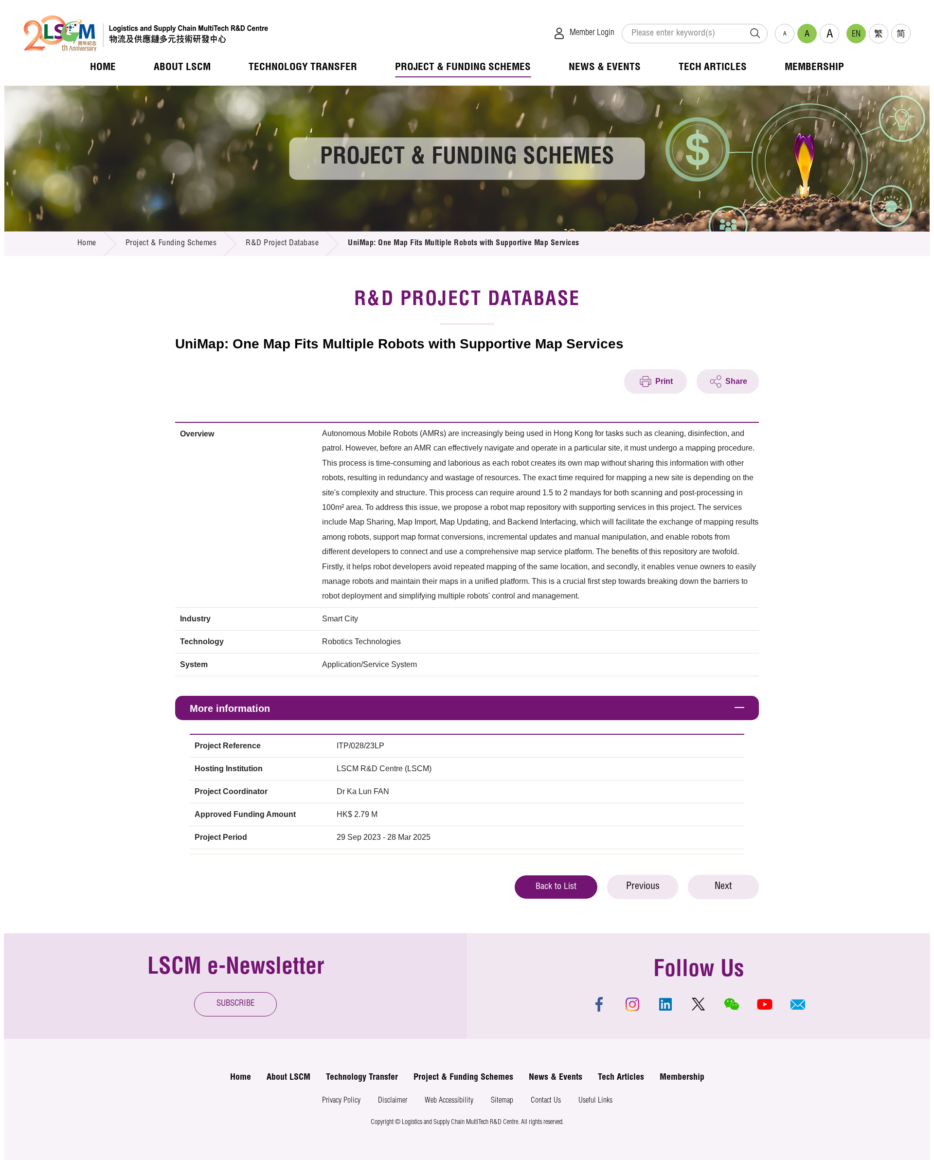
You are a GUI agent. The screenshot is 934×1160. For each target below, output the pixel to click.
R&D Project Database (282, 244)
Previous (643, 887)
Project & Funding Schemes (171, 244)
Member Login (592, 33)
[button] (798, 1004)
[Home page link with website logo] (145, 33)
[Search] (755, 33)
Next (723, 887)
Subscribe (235, 1004)
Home (86, 244)
